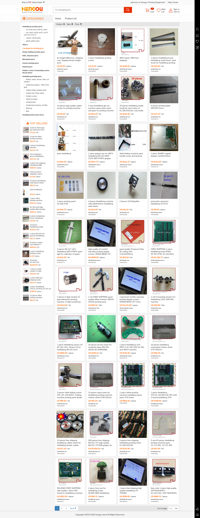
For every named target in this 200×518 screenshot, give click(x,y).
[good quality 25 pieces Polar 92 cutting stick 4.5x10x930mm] (132, 233)
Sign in (176, 9)
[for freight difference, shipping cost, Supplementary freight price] (70, 41)
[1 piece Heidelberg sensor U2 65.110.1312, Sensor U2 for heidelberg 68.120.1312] (70, 328)
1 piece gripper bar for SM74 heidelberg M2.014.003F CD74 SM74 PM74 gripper (100, 155)
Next (72, 508)
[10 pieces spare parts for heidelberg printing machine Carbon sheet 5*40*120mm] (101, 376)
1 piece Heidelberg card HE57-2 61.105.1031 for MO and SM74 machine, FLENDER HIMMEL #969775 (132, 347)
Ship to (32, 2)
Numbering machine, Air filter (36, 105)
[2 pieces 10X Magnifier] (132, 185)
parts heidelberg (64, 153)
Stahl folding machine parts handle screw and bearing (131, 154)
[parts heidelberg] (70, 137)
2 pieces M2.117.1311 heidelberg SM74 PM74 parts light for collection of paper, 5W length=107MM (69, 251)
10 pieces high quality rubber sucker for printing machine (69, 107)
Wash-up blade (31, 99)
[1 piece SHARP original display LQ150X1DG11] (164, 137)
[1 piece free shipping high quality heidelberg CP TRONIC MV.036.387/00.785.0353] (132, 472)
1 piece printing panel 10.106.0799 (66, 202)
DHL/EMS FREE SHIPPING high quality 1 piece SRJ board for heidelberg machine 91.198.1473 (69, 490)
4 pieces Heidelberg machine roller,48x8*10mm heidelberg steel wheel (100, 203)
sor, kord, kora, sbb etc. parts (36, 30)
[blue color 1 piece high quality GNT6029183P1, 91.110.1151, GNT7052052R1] (164, 472)
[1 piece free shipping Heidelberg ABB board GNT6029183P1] (25, 165)
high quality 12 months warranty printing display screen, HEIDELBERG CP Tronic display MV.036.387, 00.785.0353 (100, 251)
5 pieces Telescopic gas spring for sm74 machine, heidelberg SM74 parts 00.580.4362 (37, 129)
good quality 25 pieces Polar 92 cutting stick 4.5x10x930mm (132, 251)
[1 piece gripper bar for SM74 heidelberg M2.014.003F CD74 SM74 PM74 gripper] (101, 137)
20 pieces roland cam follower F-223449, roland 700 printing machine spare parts (37, 244)
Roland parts (27, 67)
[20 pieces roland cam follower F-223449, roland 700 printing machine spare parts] (25, 245)
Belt (27, 111)
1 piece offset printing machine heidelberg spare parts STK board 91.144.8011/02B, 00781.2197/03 (131, 395)
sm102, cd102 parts (33, 38)
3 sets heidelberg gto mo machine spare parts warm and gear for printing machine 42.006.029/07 (101, 108)
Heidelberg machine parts (32, 27)
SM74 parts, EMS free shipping (129, 59)
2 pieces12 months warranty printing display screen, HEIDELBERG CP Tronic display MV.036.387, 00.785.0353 (132, 299)
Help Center (173, 2)
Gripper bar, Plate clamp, (35, 93)
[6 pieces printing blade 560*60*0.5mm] (164, 89)
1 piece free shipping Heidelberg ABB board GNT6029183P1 (37, 164)
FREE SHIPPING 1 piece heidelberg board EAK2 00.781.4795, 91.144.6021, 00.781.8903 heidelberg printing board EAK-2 (162, 251)
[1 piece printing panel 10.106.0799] (70, 185)
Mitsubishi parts (28, 59)
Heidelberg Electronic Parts (33, 115)
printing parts (31, 102)
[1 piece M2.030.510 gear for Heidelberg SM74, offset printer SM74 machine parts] (25, 236)
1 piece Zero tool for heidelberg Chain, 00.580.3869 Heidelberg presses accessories (98, 490)
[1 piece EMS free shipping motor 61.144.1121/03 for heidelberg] (25, 280)
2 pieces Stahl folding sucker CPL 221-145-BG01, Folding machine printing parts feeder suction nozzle (69, 395)
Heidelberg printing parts (32, 76)
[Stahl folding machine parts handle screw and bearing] (132, 137)
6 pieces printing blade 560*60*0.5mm (160, 107)
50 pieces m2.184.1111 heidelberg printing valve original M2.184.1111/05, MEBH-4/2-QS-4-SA (37, 261)
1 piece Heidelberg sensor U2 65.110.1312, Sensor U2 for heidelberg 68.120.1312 (70, 347)
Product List (70, 18)
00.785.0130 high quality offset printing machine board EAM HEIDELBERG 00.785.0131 (37, 208)
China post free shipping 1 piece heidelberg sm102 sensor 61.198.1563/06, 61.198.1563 (36, 173)
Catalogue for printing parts (33, 48)
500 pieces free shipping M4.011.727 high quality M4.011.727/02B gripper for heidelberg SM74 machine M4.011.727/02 (100, 443)
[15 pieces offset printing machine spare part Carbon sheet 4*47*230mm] (25, 298)
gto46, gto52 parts (32, 41)
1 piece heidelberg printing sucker (99, 59)
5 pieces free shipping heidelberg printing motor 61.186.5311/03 (130, 442)
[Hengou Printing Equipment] (34, 10)
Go (176, 508)
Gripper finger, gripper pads (36, 90)
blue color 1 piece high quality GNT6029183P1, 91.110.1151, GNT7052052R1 (164, 490)
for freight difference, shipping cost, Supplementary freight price (70, 60)
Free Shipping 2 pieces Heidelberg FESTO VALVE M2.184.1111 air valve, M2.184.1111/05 (37, 155)
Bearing (29, 108)
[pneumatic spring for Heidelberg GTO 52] (164, 185)
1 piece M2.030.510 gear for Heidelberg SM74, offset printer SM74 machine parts (37, 235)
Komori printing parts (30, 63)
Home (58, 18)
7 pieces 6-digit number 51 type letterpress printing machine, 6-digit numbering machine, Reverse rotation (69, 299)
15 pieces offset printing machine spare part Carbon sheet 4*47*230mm (37, 297)
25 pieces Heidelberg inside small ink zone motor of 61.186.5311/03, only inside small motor (131, 108)
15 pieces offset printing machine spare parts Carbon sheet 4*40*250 (37, 138)
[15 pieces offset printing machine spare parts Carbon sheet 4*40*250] (25, 139)
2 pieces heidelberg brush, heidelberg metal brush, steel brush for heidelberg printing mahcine (163, 60)
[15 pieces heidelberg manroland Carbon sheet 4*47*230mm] (164, 328)
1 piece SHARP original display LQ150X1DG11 (161, 154)
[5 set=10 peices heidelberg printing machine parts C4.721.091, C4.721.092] (164, 424)
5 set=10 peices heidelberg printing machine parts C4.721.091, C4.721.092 (162, 442)
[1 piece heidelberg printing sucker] (101, 41)
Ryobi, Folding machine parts (33, 52)
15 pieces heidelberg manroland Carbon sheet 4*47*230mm (161, 347)
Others (25, 45)
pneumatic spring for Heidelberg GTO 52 (160, 202)
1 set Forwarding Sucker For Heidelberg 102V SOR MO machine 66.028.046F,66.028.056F (163, 299)
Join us (176, 12)
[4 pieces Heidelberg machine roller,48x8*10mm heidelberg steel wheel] (101, 185)
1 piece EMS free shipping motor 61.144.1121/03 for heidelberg (37, 279)
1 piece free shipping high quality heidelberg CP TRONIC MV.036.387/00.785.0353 (131, 490)
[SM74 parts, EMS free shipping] (132, 41)
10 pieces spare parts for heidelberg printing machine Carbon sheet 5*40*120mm (100, 394)
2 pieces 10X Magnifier (129, 201)
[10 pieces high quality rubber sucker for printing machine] (70, 89)
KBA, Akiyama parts (30, 56)
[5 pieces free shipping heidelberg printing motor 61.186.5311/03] (132, 424)
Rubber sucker (31, 96)
